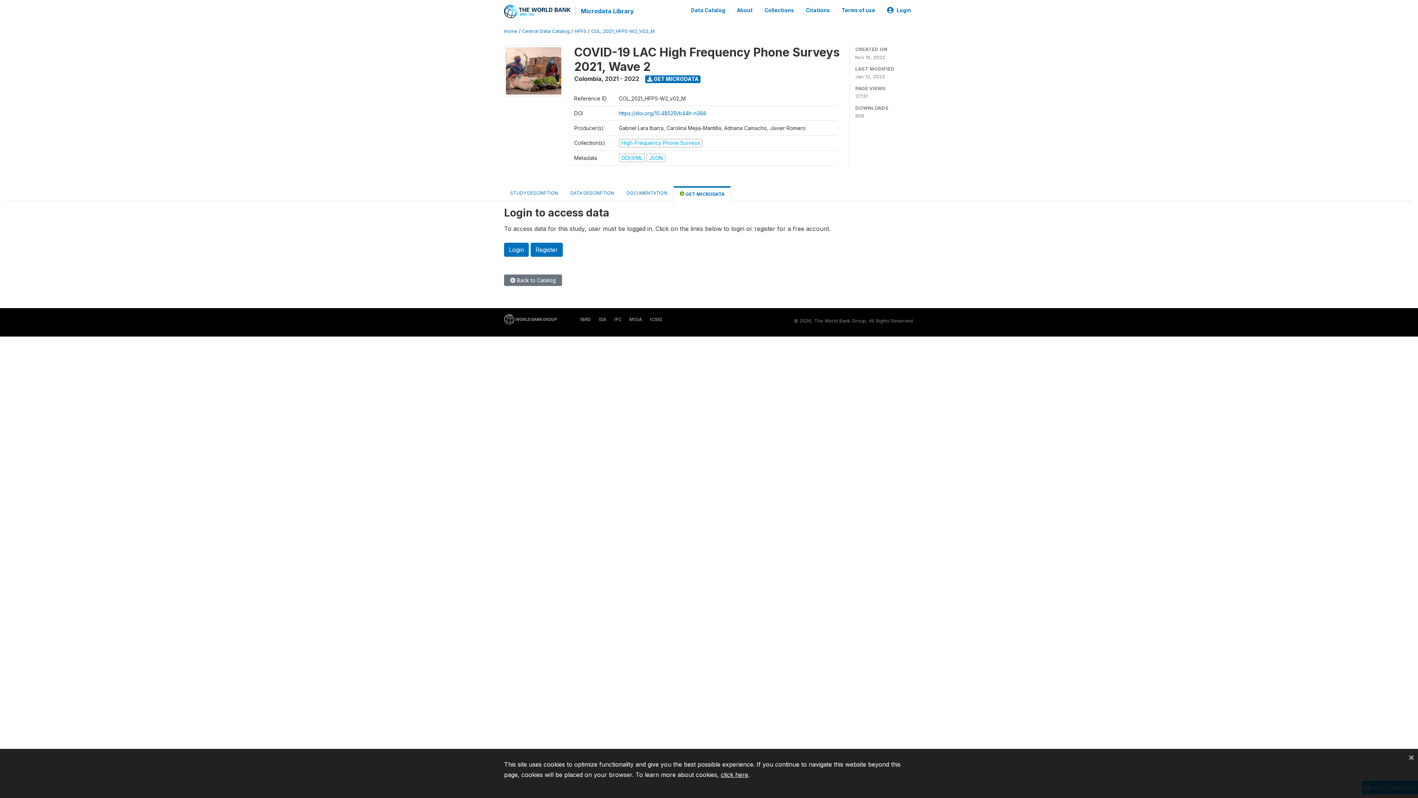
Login (904, 10)
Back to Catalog (536, 280)
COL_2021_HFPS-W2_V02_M (623, 31)
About (745, 10)
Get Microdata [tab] (704, 194)
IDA (602, 319)
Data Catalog (708, 10)
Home (510, 31)
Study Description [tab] (534, 193)
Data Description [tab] (592, 193)
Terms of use (858, 10)
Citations (818, 10)
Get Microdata (676, 79)
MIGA (635, 319)
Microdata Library (607, 11)
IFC (617, 319)
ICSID (656, 319)
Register (546, 249)
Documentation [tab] (647, 193)
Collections (779, 10)
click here (734, 774)
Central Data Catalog (546, 31)
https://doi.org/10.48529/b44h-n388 (662, 113)
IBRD (585, 319)
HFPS (580, 31)
